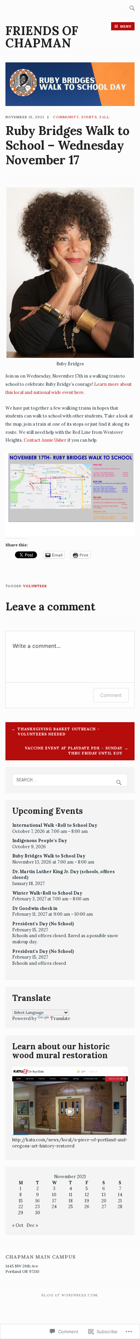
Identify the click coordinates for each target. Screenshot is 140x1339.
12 (87, 1194)
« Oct (17, 1225)
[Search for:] (132, 8)
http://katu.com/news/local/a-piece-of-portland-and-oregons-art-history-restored (69, 1142)
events (89, 117)
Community (66, 117)
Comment (111, 695)
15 (21, 1200)
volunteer (35, 586)
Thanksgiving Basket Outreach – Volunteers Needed (59, 731)
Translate (60, 1018)
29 (20, 1212)
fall (105, 117)
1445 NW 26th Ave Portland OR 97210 (22, 1269)
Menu (126, 26)
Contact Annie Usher (45, 440)
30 (37, 1212)
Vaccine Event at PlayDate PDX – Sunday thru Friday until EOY (73, 751)
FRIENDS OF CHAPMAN (41, 37)
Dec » (32, 1225)
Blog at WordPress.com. (70, 1295)
